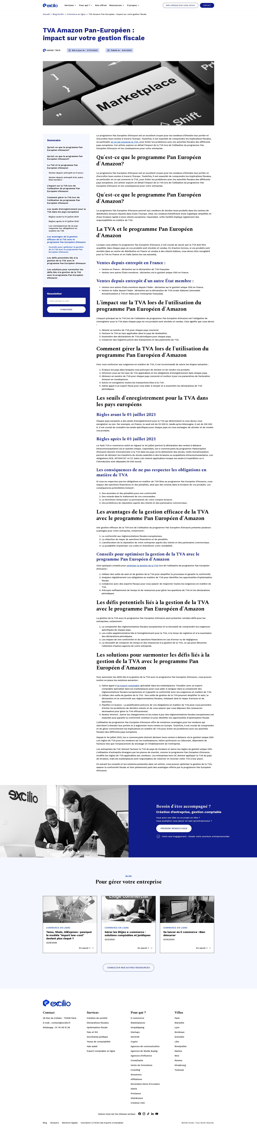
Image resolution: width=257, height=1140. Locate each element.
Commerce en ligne (76, 14)
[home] (50, 5)
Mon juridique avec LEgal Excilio (180, 5)
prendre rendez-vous (173, 828)
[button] (70, 5)
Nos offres (101, 5)
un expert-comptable (128, 685)
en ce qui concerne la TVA (124, 142)
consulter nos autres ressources (128, 967)
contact (207, 5)
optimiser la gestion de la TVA (142, 565)
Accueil (46, 14)
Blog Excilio (58, 14)
